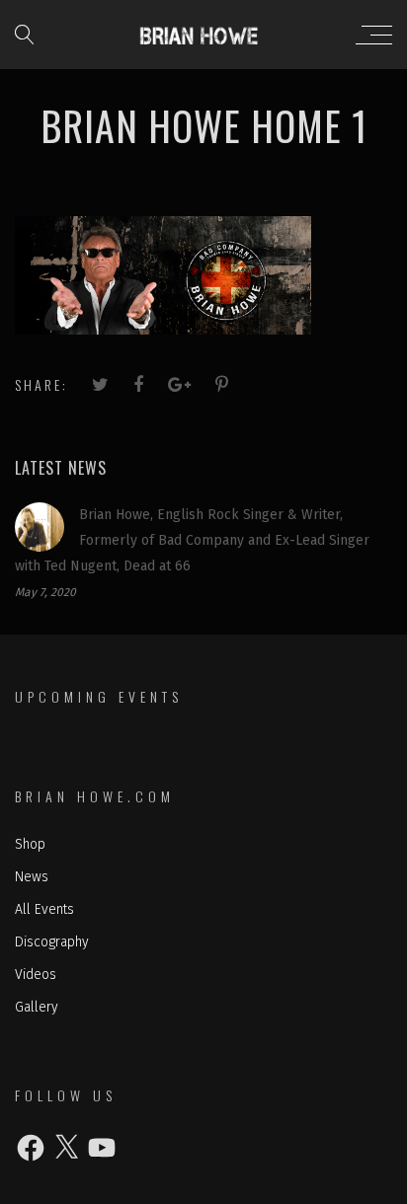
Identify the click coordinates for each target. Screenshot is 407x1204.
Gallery (36, 1007)
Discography (52, 942)
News (31, 876)
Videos (35, 974)
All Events (44, 909)
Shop (30, 844)
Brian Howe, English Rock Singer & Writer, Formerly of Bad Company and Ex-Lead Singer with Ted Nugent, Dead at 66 (192, 540)
